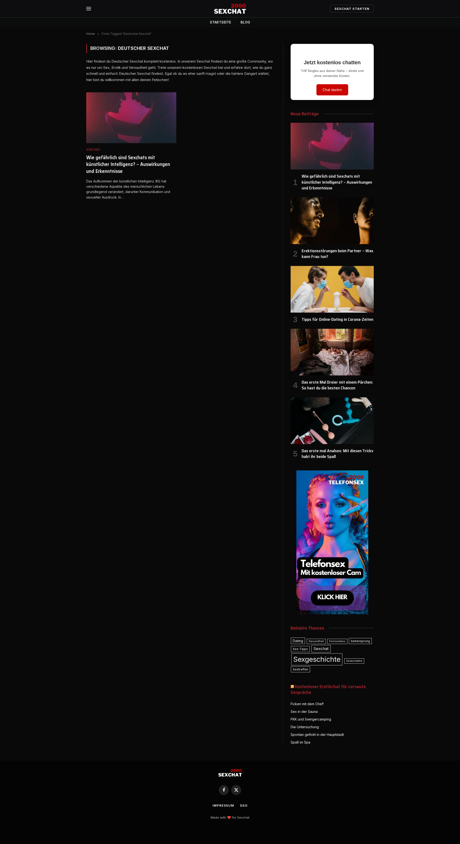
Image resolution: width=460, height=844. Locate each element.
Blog (245, 22)
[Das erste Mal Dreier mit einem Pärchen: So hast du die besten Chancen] (332, 352)
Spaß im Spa (300, 742)
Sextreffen (300, 669)
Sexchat (93, 149)
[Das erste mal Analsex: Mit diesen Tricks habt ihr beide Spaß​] (332, 420)
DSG (243, 805)
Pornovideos (337, 641)
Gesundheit (316, 641)
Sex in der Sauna (304, 711)
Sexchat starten (351, 9)
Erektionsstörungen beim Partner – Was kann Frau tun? (337, 254)
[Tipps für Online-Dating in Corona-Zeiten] (332, 289)
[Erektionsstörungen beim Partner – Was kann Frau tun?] (332, 220)
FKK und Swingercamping (311, 719)
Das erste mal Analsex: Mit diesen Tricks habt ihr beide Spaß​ (337, 454)
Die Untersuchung (305, 727)
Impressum (223, 805)
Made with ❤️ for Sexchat (230, 817)
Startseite (220, 22)
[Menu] (88, 8)
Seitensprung (360, 641)
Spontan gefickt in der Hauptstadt (317, 735)
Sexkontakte (354, 660)
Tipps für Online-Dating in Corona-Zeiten (337, 319)
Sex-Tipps (300, 649)
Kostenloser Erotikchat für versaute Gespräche (328, 689)
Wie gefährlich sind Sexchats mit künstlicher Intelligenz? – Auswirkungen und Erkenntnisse (128, 164)
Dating (298, 641)
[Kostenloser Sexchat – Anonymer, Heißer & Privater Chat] (230, 8)
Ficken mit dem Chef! (307, 704)
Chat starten (332, 90)
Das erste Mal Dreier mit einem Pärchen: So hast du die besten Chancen (337, 385)
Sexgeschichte (316, 659)
